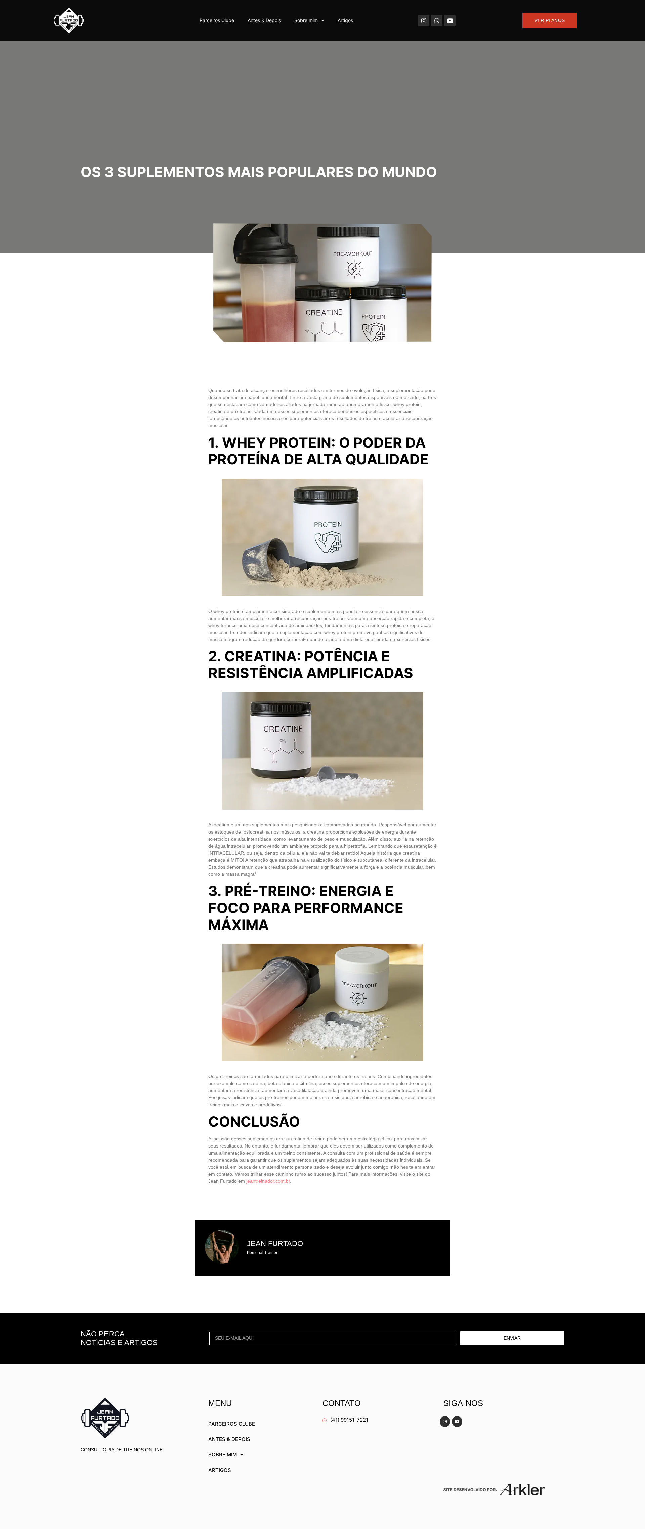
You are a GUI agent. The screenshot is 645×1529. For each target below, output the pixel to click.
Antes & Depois (264, 20)
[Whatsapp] (436, 20)
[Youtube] (450, 20)
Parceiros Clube (217, 20)
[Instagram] (423, 20)
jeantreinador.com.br (268, 1181)
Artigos (345, 20)
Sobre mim (306, 20)
